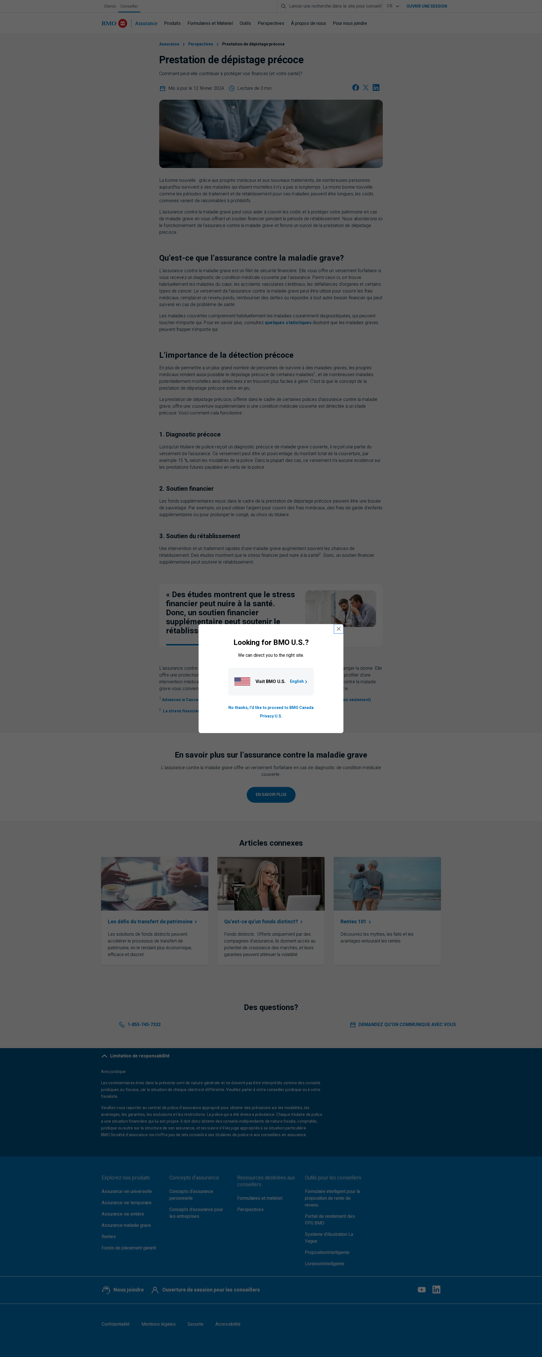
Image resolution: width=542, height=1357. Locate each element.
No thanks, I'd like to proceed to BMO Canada (271, 708)
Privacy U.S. (271, 716)
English (297, 681)
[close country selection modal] (338, 628)
